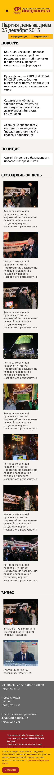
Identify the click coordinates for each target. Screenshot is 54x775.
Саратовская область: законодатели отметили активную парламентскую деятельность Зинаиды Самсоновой (22, 107)
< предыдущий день (19, 36)
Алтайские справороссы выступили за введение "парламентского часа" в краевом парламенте (21, 130)
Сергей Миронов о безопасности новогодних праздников (26, 159)
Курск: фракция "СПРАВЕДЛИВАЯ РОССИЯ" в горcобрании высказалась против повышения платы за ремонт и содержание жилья (27, 82)
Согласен (10, 770)
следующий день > (41, 36)
